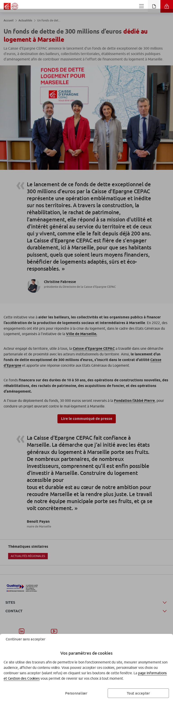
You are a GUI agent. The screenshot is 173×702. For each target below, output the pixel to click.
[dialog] (86, 351)
